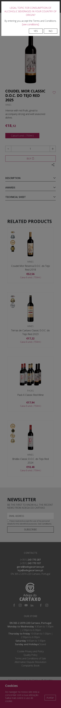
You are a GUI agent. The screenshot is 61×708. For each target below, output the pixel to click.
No (50, 31)
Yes (36, 31)
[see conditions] (30, 24)
